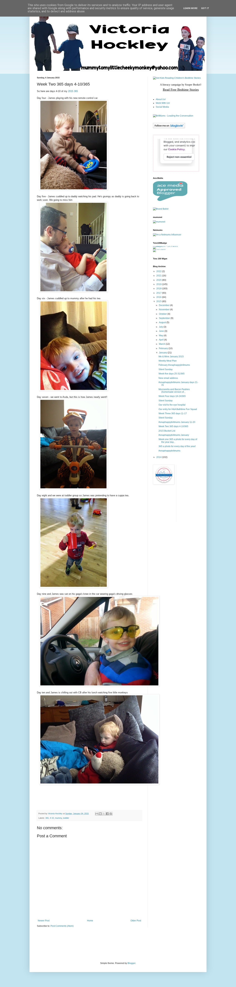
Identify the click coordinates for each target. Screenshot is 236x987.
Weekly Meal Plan (168, 360)
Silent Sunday (166, 369)
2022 (159, 271)
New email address (168, 378)
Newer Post (43, 920)
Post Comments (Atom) (62, 926)
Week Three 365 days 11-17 (173, 413)
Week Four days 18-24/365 (172, 396)
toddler (66, 818)
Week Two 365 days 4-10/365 (173, 426)
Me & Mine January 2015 (171, 356)
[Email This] (97, 814)
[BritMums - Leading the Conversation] (173, 115)
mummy (58, 818)
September (165, 318)
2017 (159, 293)
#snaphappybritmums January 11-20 (177, 422)
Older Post (136, 920)
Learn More (190, 8)
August (162, 322)
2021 (159, 275)
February (164, 348)
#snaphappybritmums (169, 450)
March (162, 344)
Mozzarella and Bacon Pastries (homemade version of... (174, 390)
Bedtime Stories (187, 89)
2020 (159, 280)
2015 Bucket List (167, 431)
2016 (159, 297)
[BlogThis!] (100, 814)
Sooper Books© (193, 84)
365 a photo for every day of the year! (177, 446)
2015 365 (73, 91)
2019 (159, 284)
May (161, 335)
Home (90, 920)
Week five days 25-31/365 (172, 373)
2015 (159, 301)
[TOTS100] (159, 249)
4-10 (52, 818)
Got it (205, 8)
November (164, 309)
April (161, 339)
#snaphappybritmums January (174, 435)
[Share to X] (104, 814)
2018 (159, 288)
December (164, 305)
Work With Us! (163, 103)
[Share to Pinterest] (111, 814)
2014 (159, 457)
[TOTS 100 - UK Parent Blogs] (168, 246)
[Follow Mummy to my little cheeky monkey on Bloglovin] (169, 127)
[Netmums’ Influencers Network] (167, 234)
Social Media (162, 107)
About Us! (161, 99)
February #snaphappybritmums (174, 365)
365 (47, 818)
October (163, 314)
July (161, 327)
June (161, 331)
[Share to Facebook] (107, 814)
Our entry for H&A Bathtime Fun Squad (178, 409)
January (163, 352)
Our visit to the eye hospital (172, 405)
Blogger (131, 963)
